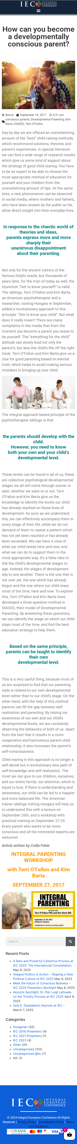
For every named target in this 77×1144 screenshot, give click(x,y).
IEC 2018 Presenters (27, 1031)
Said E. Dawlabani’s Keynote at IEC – (40, 1005)
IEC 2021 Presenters (27, 1036)
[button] (39, 10)
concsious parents (17, 119)
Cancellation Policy (51, 1122)
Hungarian (20, 1027)
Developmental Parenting (47, 119)
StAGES (19, 124)
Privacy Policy (27, 1122)
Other (17, 1045)
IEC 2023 (19, 1040)
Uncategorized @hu (27, 1053)
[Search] (70, 941)
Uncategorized (23, 1049)
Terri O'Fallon (34, 124)
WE (15, 1058)
